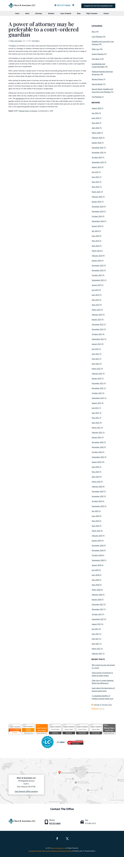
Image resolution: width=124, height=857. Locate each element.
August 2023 (96, 285)
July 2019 (95, 511)
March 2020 (96, 482)
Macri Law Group (16, 41)
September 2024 (98, 221)
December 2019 (97, 491)
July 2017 (95, 629)
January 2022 (96, 378)
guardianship (20, 98)
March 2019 (96, 531)
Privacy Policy (47, 851)
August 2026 (96, 108)
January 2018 (96, 599)
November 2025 (97, 152)
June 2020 (95, 467)
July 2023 (95, 290)
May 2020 (95, 472)
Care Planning (97, 37)
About (27, 13)
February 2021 (97, 432)
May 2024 (95, 241)
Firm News (35, 41)
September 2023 (98, 280)
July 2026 (95, 113)
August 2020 (96, 462)
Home (17, 13)
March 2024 (96, 251)
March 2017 (96, 649)
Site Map (38, 851)
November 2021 (97, 388)
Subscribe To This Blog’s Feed (103, 705)
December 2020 (97, 442)
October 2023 (97, 275)
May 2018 (95, 580)
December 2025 (97, 147)
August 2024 (96, 226)
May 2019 (95, 521)
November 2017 (97, 609)
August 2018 (96, 565)
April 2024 (95, 246)
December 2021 (97, 383)
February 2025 (97, 197)
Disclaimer (32, 851)
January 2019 (96, 540)
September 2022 (98, 339)
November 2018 (97, 550)
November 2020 (97, 447)
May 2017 (95, 639)
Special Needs (97, 84)
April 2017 (95, 644)
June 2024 (95, 236)
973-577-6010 (63, 5)
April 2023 (95, 305)
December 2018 (97, 545)
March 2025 (96, 192)
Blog (78, 13)
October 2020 (97, 452)
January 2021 (96, 437)
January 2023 (96, 319)
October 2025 (97, 157)
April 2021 (95, 423)
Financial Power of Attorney (28, 111)
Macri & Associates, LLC (58, 848)
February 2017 (97, 653)
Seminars (51, 13)
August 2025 (96, 167)
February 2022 (97, 373)
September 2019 (98, 506)
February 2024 (97, 256)
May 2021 (95, 418)
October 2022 (97, 334)
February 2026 (97, 138)
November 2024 (97, 211)
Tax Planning (96, 97)
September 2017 (98, 619)
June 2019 (95, 516)
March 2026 (96, 133)
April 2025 (95, 187)
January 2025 (96, 202)
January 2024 (96, 260)
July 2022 (95, 349)
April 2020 (95, 477)
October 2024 (97, 216)
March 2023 (96, 310)
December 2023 (97, 265)
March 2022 (96, 369)
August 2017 (96, 624)
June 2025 (95, 177)
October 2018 (97, 555)
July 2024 (95, 231)
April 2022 (95, 364)
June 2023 (95, 295)
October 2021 (97, 393)
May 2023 (95, 300)
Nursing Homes (97, 79)
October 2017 (97, 614)
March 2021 (96, 428)
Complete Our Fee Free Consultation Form (98, 6)
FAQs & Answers (91, 13)
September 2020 (98, 457)
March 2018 (96, 590)
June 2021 (95, 413)
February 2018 (97, 595)
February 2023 (97, 315)
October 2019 (97, 501)
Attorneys (38, 13)
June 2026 (95, 118)
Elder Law (95, 49)
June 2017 (95, 634)
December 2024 (97, 206)
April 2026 (95, 128)
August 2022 (96, 344)
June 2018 (95, 575)
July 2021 (95, 408)
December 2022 (97, 324)
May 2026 (95, 123)
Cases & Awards (65, 13)
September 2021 (98, 398)
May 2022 (95, 359)
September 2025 (98, 162)
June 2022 (95, 354)
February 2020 (97, 486)
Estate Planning (98, 54)
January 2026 (96, 143)
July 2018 (95, 570)
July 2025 (95, 172)
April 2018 (95, 585)
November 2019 (97, 496)
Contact (106, 13)
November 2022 (97, 329)
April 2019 (95, 526)
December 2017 (97, 604)
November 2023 (97, 270)
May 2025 (95, 182)
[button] (122, 844)
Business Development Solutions (62, 851)
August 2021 (96, 403)
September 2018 (98, 560)
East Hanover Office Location (26, 791)
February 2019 (97, 536)
